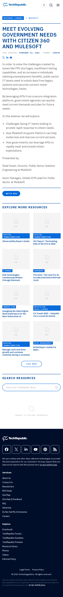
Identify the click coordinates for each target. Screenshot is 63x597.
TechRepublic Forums (12, 533)
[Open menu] (58, 5)
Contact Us (7, 482)
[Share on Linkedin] (7, 57)
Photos (5, 550)
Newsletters (8, 486)
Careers (6, 516)
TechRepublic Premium (12, 542)
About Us (6, 478)
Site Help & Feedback (12, 499)
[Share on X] (3, 57)
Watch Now (11, 193)
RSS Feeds (7, 491)
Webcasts (33, 18)
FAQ (4, 503)
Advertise (6, 507)
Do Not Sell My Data (48, 465)
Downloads (7, 529)
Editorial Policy (9, 559)
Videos (5, 555)
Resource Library (13, 18)
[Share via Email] (11, 57)
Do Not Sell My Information (14, 512)
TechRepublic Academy (12, 538)
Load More (31, 364)
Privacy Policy (38, 569)
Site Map (6, 495)
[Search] (51, 5)
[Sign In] (44, 5)
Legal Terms (24, 569)
